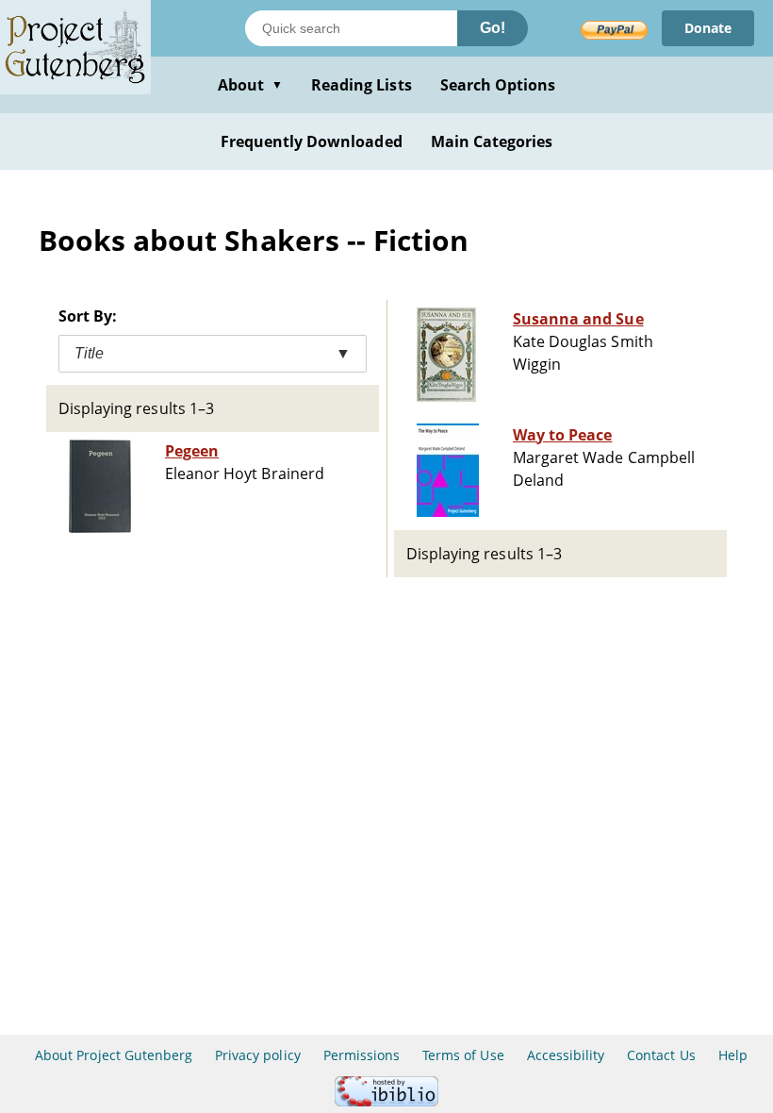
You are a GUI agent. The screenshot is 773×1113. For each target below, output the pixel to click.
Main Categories (492, 141)
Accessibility (566, 1055)
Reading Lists (361, 85)
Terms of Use (462, 1055)
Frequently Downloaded (312, 141)
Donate (708, 28)
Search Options (498, 85)
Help (733, 1055)
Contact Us (661, 1055)
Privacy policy (258, 1055)
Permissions (361, 1055)
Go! (492, 28)
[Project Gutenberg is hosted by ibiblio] (386, 1101)
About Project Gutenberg (113, 1055)
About (250, 85)
